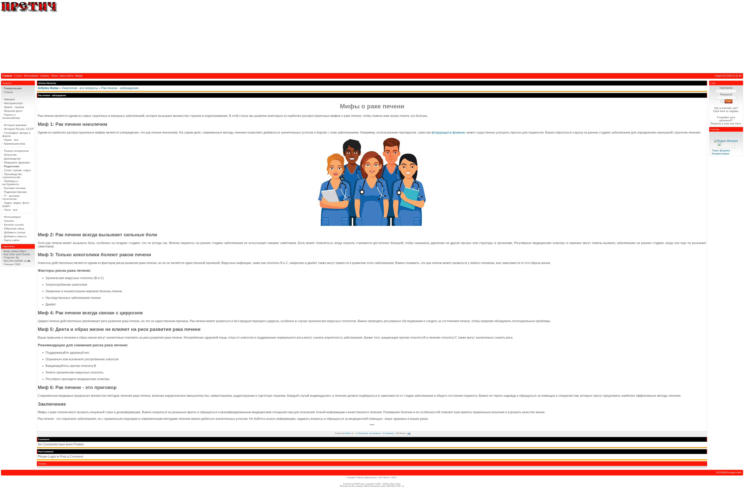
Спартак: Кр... (12, 257)
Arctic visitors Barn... (15, 251)
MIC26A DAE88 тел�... (18, 260)
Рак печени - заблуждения (120, 88)
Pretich (348, 433)
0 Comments (388, 433)
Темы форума (721, 150)
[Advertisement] (372, 42)
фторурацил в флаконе (448, 132)
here (738, 123)
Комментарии (720, 153)
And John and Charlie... (17, 254)
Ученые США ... (13, 264)
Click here (719, 111)
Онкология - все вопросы (80, 88)
